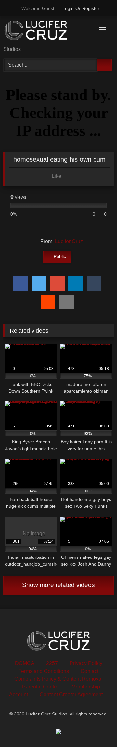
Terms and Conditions (44, 671)
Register (90, 8)
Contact (89, 671)
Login (68, 8)
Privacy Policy (86, 663)
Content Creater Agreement (71, 694)
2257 (52, 663)
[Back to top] (97, 727)
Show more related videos (58, 585)
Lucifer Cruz (69, 241)
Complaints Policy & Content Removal (58, 679)
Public (60, 256)
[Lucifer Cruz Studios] (48, 32)
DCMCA (24, 663)
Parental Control (41, 686)
